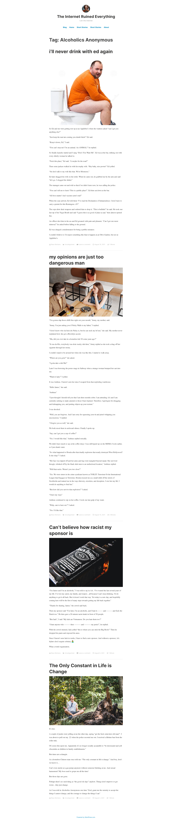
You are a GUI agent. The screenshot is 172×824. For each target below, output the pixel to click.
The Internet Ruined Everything (86, 16)
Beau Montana (56, 244)
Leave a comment (84, 244)
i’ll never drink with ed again (81, 51)
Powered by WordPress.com (86, 817)
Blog (65, 27)
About (106, 27)
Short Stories (82, 27)
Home (71, 27)
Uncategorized (69, 244)
